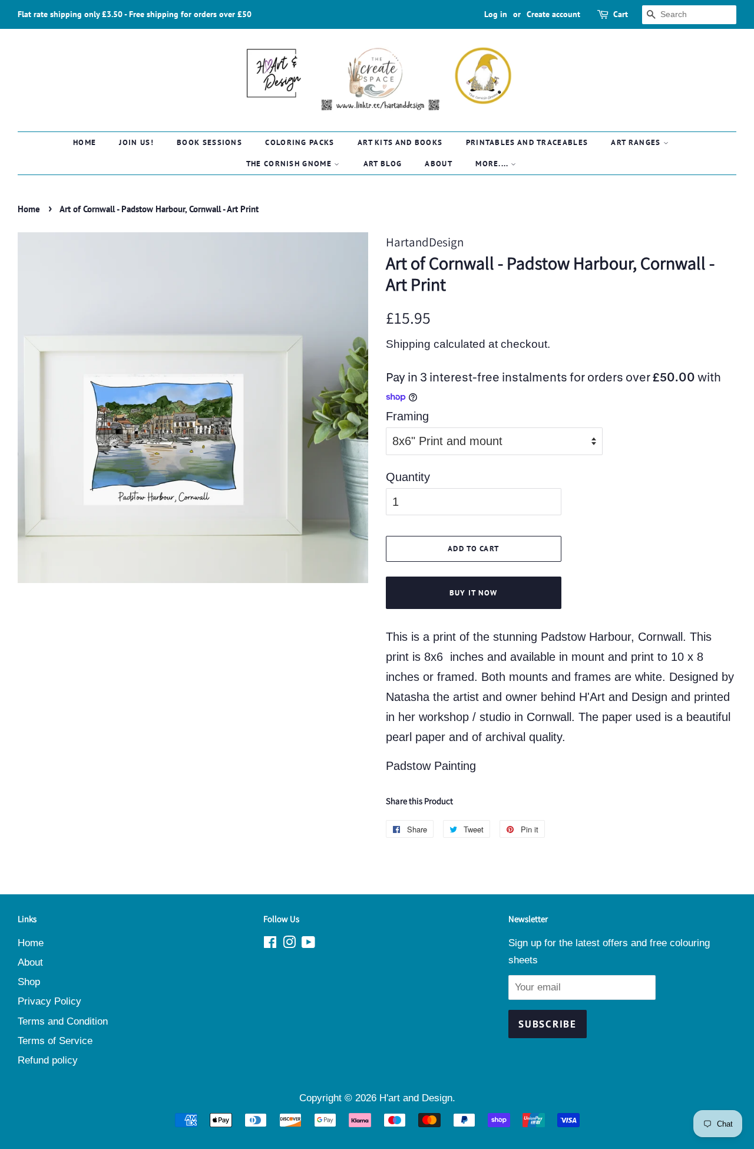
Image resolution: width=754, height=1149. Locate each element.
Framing (407, 416)
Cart (620, 14)
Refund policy (48, 1060)
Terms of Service (55, 1040)
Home (84, 142)
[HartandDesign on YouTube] (308, 944)
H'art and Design (415, 1098)
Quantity (408, 476)
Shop (29, 981)
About (438, 164)
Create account (553, 14)
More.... (493, 164)
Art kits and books (400, 142)
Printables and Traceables (527, 142)
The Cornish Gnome (290, 164)
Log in (495, 14)
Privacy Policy (49, 1001)
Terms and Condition (63, 1021)
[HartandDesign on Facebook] (270, 944)
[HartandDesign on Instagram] (289, 944)
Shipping (408, 344)
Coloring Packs (299, 142)
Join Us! (136, 142)
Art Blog (382, 164)
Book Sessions (209, 142)
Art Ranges (637, 142)
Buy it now (473, 593)
